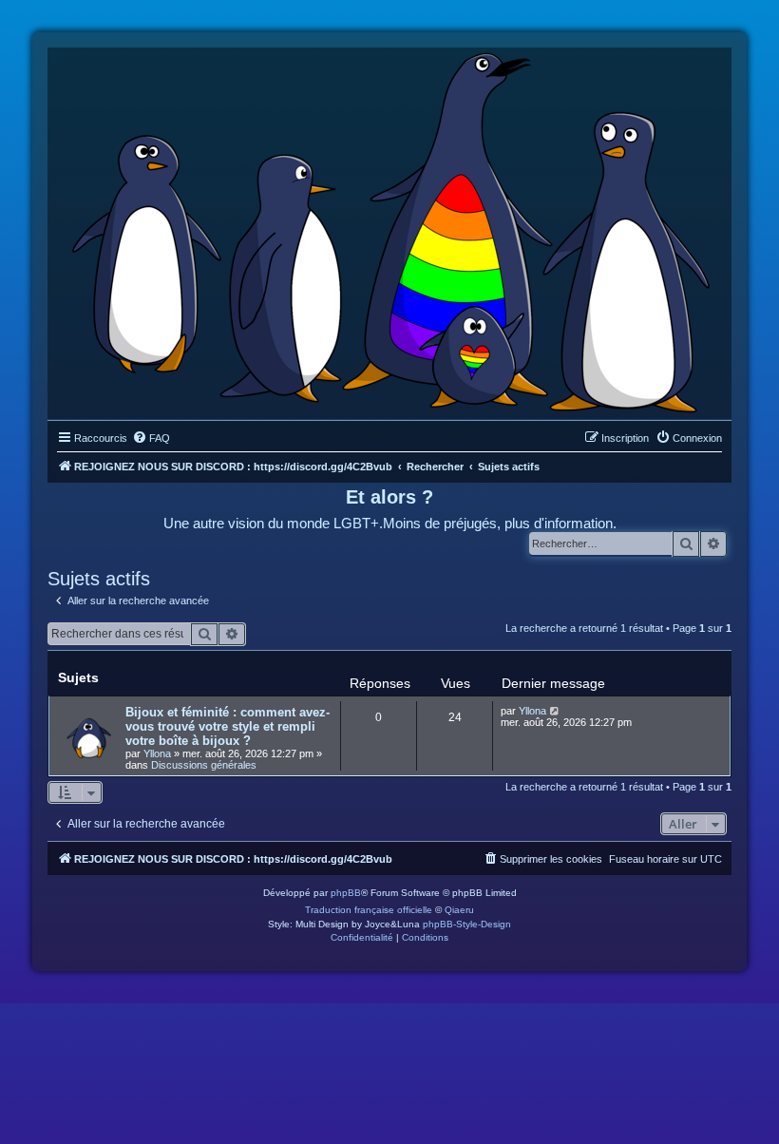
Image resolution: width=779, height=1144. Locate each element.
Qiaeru (459, 910)
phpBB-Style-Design (467, 924)
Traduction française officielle (368, 910)
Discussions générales (203, 765)
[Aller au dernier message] (555, 710)
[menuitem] (151, 438)
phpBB (346, 892)
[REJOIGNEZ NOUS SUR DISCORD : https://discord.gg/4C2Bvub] (389, 229)
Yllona (157, 753)
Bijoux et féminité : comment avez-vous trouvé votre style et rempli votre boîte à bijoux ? (227, 726)
